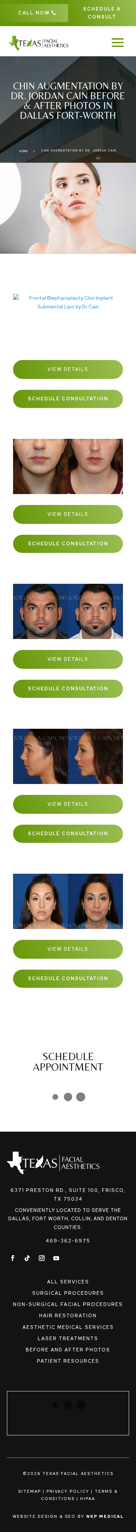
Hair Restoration (68, 1316)
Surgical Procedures (68, 1293)
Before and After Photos (68, 1350)
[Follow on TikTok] (27, 1258)
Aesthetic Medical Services (68, 1327)
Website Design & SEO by (68, 1516)
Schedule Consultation (68, 399)
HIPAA (87, 1498)
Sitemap (29, 1491)
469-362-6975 (68, 1241)
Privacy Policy (67, 1491)
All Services (68, 1282)
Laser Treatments (68, 1338)
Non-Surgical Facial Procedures (68, 1304)
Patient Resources (68, 1361)
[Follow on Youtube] (56, 1258)
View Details (68, 369)
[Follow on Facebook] (12, 1258)
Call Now (34, 13)
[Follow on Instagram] (42, 1258)
